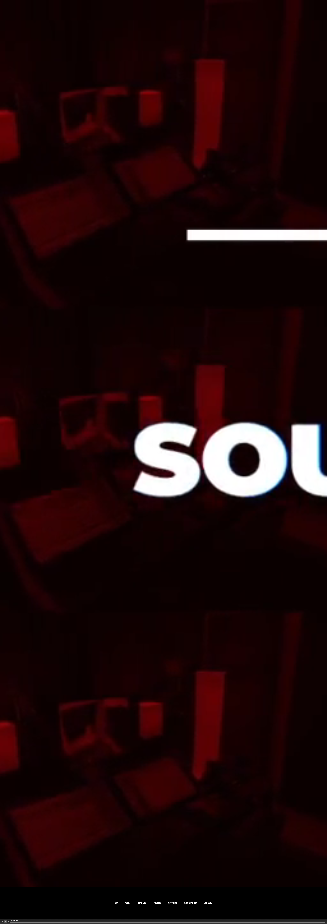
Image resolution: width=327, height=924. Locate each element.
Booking (127, 903)
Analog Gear (208, 903)
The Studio (157, 903)
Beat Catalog (142, 903)
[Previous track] (2, 921)
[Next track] (8, 921)
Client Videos (172, 903)
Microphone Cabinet (190, 903)
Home (116, 903)
